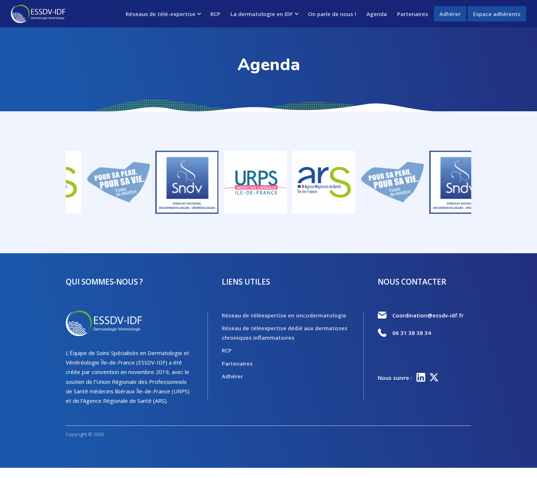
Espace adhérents (497, 14)
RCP (215, 14)
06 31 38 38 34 (411, 332)
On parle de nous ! (332, 14)
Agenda (376, 14)
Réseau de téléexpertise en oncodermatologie (284, 315)
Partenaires (412, 14)
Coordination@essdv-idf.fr (428, 315)
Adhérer (450, 14)
